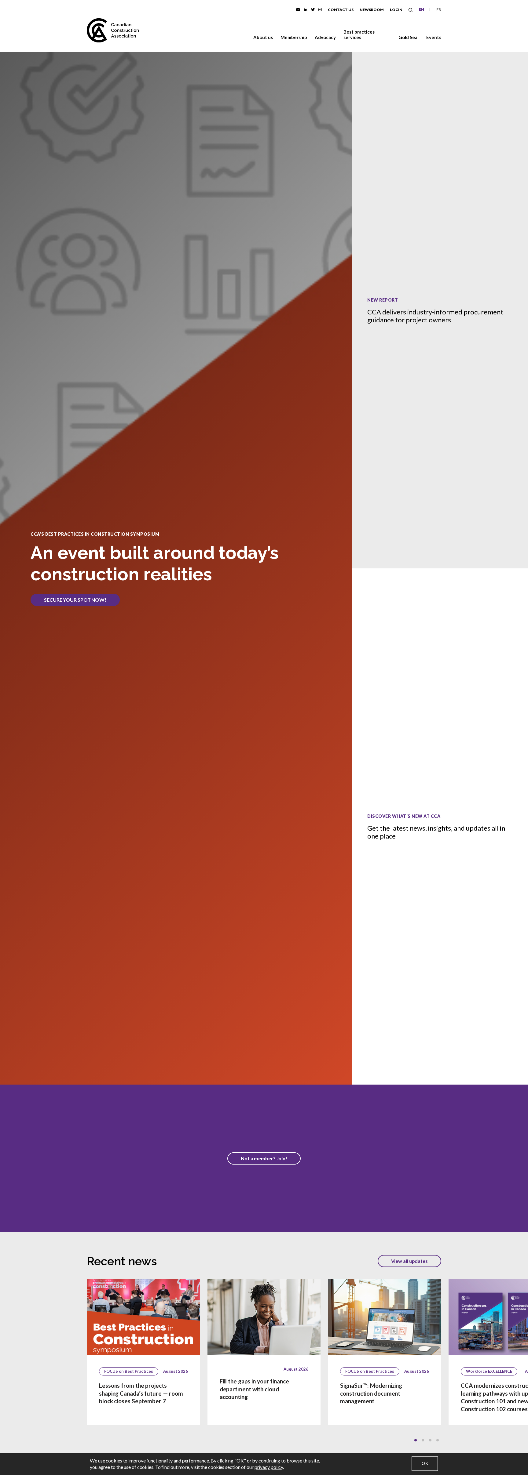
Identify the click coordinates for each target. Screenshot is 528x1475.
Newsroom (372, 9)
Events (433, 37)
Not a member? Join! (264, 1158)
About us (263, 37)
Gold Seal (408, 37)
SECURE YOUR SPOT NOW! (75, 600)
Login (396, 9)
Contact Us (341, 9)
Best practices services (359, 34)
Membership (293, 37)
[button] (415, 1440)
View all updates (409, 1261)
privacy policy (269, 1467)
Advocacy (325, 37)
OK (425, 1463)
